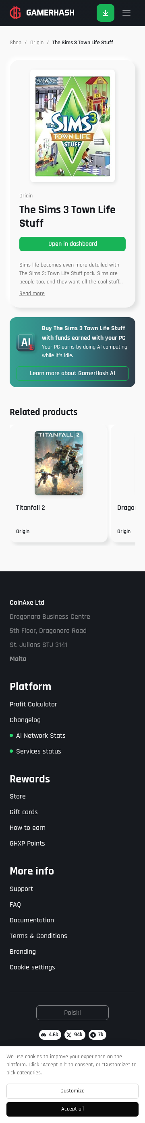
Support (21, 888)
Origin (37, 42)
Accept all (72, 1109)
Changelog (25, 720)
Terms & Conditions (38, 935)
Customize (72, 1090)
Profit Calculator (33, 704)
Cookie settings (32, 967)
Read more (32, 293)
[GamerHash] (42, 12)
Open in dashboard (72, 244)
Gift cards (24, 812)
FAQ (15, 904)
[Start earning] (105, 13)
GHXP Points (27, 843)
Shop (15, 42)
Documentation (32, 920)
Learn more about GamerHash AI (72, 373)
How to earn (28, 827)
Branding (23, 951)
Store (18, 796)
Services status (38, 751)
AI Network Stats (41, 735)
